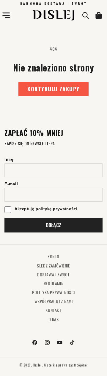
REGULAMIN (53, 283)
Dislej (37, 365)
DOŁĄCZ (54, 225)
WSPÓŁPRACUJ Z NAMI (53, 301)
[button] (85, 15)
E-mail (11, 183)
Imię (8, 159)
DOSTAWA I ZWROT (53, 274)
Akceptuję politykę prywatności (46, 209)
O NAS (53, 319)
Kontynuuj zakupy (53, 89)
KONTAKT (53, 310)
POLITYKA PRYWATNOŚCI (53, 292)
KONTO (53, 256)
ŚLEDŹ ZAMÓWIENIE (53, 265)
